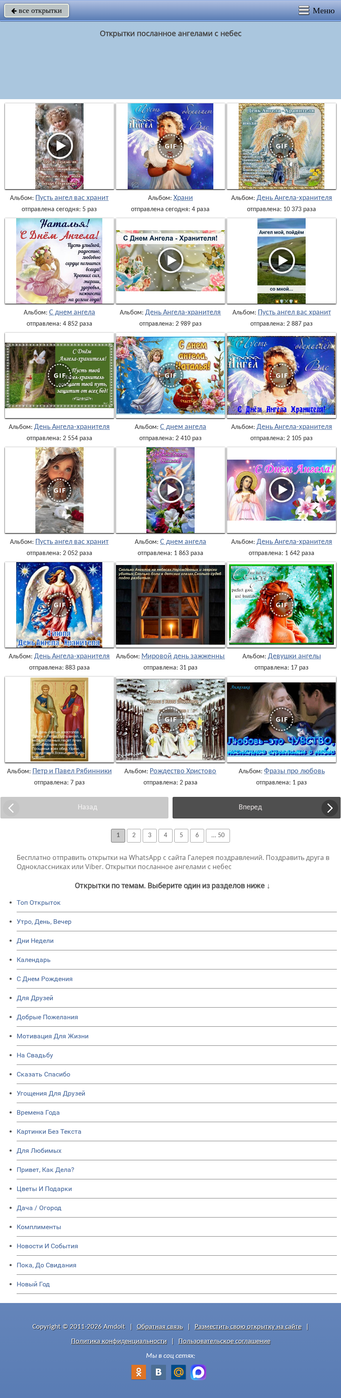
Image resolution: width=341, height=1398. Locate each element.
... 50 (218, 835)
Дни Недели (35, 941)
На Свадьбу (35, 1055)
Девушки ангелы (294, 656)
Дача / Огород (39, 1208)
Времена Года (38, 1112)
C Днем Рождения (45, 979)
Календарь (34, 960)
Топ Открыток (39, 902)
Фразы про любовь (294, 771)
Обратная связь (160, 1326)
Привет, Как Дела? (45, 1170)
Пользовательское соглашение (224, 1341)
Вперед (250, 807)
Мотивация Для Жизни (53, 1036)
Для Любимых (39, 1150)
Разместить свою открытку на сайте (248, 1326)
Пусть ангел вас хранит (72, 198)
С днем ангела (72, 313)
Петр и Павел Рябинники (72, 771)
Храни (183, 198)
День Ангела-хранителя (294, 198)
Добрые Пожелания (47, 1017)
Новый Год (33, 1284)
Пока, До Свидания (47, 1265)
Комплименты (39, 1227)
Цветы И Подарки (44, 1189)
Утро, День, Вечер (44, 922)
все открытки (36, 10)
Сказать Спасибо (43, 1074)
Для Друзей (35, 998)
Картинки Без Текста (49, 1131)
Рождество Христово (183, 771)
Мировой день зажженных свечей (196, 656)
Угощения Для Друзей (51, 1093)
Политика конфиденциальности (119, 1341)
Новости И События (47, 1246)
